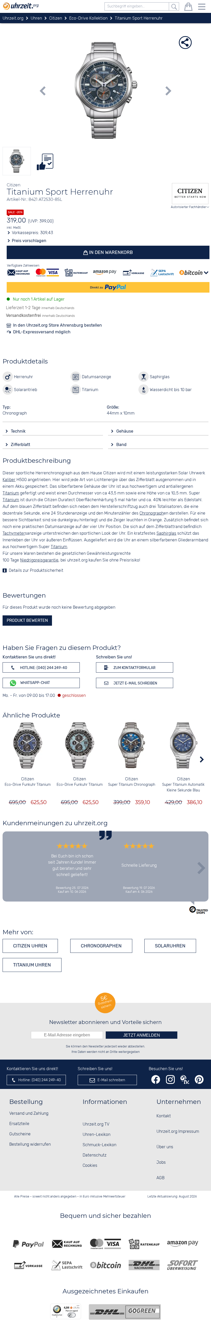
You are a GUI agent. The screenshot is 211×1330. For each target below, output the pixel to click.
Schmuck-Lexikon (99, 1145)
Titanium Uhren (32, 965)
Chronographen (101, 946)
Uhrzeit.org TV (96, 1124)
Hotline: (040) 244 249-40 (43, 668)
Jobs (161, 1162)
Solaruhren (170, 946)
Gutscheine (20, 1134)
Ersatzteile (19, 1124)
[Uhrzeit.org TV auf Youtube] (185, 1079)
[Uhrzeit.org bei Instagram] (170, 1079)
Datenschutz (95, 1155)
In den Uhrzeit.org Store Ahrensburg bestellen (57, 325)
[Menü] (78, 1307)
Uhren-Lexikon (96, 1134)
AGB (160, 1178)
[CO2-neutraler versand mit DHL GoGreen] (125, 1312)
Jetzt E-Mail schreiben (135, 683)
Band (122, 444)
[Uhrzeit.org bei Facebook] (156, 1079)
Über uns (164, 1147)
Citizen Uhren (30, 946)
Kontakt (163, 1116)
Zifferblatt (21, 444)
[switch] (72, 1315)
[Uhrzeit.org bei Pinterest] (199, 1079)
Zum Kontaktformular (134, 668)
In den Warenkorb (110, 252)
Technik (19, 431)
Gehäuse (125, 431)
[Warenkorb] (188, 7)
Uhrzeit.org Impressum (177, 1131)
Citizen (27, 779)
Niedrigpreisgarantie (39, 560)
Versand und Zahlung (28, 1113)
